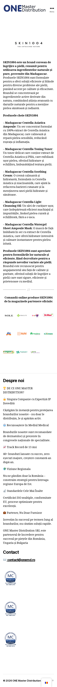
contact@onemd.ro (21, 560)
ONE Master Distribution (26, 680)
